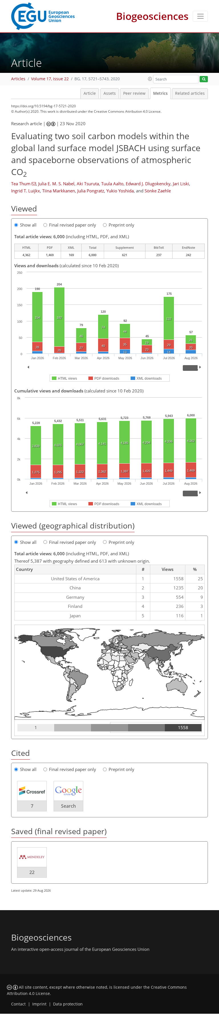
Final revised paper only (72, 225)
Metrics (160, 93)
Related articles (190, 93)
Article (90, 93)
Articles (18, 78)
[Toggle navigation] (200, 16)
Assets (110, 93)
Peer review (134, 93)
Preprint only (121, 225)
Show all (28, 225)
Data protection (68, 1004)
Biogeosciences (152, 16)
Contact (18, 1004)
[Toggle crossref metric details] (31, 790)
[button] (150, 78)
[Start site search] (204, 79)
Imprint (39, 1004)
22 (32, 872)
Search (68, 806)
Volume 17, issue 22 (50, 78)
